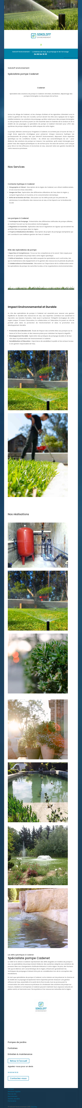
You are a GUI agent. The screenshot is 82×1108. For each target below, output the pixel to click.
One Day (34, 1107)
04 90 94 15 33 (40, 54)
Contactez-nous (18, 1078)
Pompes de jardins (17, 1042)
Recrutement (12, 1096)
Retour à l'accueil (18, 1060)
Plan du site (12, 1094)
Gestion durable (14, 1099)
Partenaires (12, 1101)
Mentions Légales (14, 1092)
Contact (11, 1089)
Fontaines (13, 1048)
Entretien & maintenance (20, 1054)
